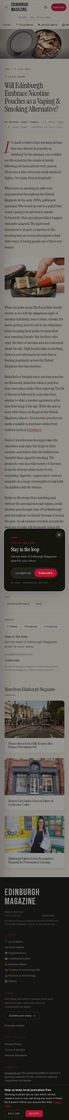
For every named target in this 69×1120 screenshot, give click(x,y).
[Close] (59, 534)
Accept (34, 1113)
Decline (14, 1113)
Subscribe (46, 573)
